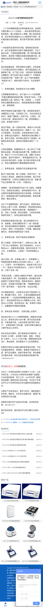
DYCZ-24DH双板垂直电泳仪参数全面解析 (16, 462)
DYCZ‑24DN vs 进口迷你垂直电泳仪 (14, 467)
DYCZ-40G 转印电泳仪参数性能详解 (14, 445)
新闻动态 (9, 7)
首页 (4, 7)
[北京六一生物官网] (16, 2)
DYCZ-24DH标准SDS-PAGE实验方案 (14, 456)
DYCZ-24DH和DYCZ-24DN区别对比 (14, 450)
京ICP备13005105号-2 (23, 568)
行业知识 (15, 7)
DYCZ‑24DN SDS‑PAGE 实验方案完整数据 (16, 473)
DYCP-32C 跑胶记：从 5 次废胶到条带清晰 (20, 422)
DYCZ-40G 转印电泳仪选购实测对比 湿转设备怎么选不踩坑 (19, 434)
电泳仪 (12, 593)
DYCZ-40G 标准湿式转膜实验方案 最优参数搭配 (18, 439)
